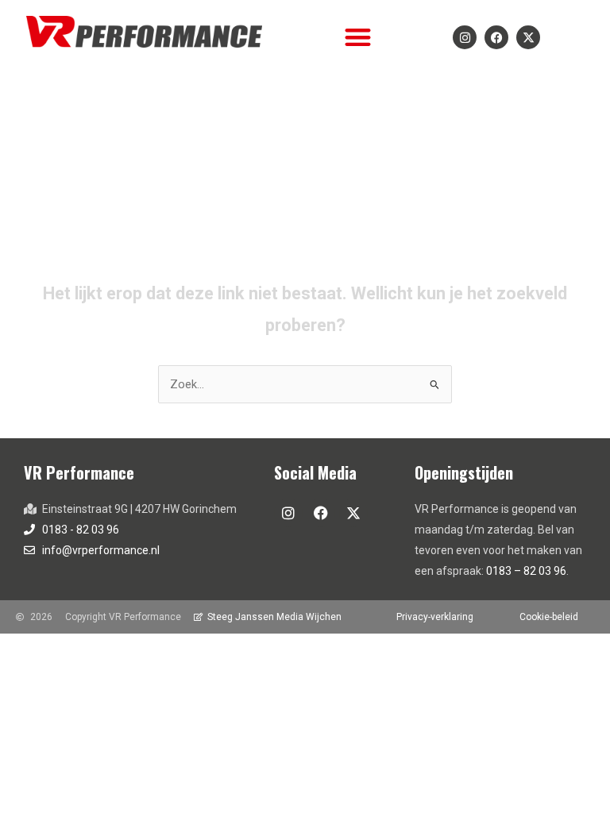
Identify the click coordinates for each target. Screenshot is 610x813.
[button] (358, 37)
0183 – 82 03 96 (526, 570)
